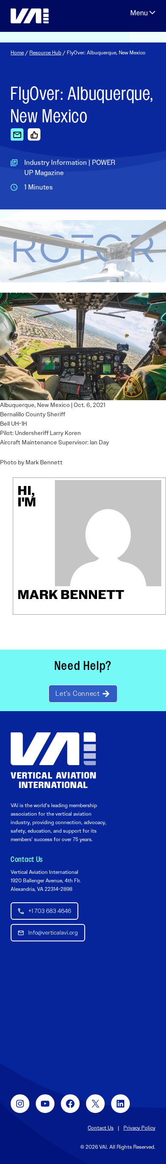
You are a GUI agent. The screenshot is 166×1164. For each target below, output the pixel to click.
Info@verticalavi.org (53, 932)
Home (17, 52)
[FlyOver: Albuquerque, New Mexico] (17, 134)
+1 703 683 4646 (49, 911)
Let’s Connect (77, 693)
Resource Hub (45, 52)
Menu (142, 12)
